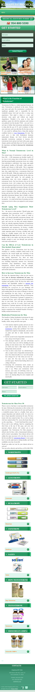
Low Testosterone (19, 133)
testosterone (8, 329)
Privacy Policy (14, 688)
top (2, 660)
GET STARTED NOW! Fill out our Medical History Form (17, 19)
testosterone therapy (19, 438)
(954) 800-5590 (17, 23)
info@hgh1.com (17, 681)
